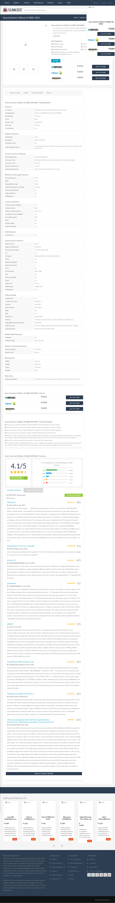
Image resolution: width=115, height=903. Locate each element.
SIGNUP (104, 2)
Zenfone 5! (11, 502)
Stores (55, 60)
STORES (25, 93)
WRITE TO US (96, 2)
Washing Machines (76, 863)
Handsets (82, 17)
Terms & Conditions (95, 871)
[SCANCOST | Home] (13, 10)
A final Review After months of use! (20, 662)
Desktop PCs (56, 879)
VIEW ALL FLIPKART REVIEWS (44, 773)
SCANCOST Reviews (33, 490)
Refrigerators (74, 871)
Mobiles (50, 3)
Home (7, 3)
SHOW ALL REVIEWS (73, 495)
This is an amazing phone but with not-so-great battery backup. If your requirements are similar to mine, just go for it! (30, 721)
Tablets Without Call (58, 867)
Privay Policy (93, 867)
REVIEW (48, 93)
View (15, 839)
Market (16, 3)
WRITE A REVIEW (17, 478)
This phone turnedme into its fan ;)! (20, 694)
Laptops (54, 871)
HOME (76, 17)
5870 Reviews (10, 498)
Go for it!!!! (11, 560)
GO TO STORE (101, 67)
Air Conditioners (75, 859)
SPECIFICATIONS (15, 93)
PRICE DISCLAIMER (37, 93)
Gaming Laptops (57, 875)
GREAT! (10, 624)
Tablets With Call (57, 863)
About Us (92, 859)
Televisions (74, 867)
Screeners (38, 3)
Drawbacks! (11, 583)
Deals (60, 3)
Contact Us (92, 863)
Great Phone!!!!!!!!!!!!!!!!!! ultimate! (20, 546)
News (69, 3)
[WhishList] (46, 25)
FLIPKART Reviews (14, 490)
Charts (26, 3)
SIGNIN (110, 2)
